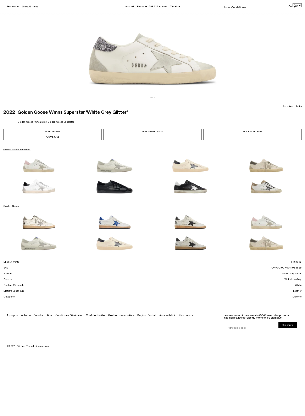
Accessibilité (167, 315)
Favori (297, 5)
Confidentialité (95, 315)
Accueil (129, 6)
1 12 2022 (296, 262)
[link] (38, 165)
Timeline (175, 6)
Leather (297, 291)
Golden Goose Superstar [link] (16, 150)
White (298, 285)
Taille (299, 106)
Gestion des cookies (121, 315)
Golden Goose (25, 122)
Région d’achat (146, 315)
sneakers (40, 122)
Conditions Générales (69, 315)
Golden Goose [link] (11, 206)
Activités (288, 106)
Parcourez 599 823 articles (152, 6)
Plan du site (186, 315)
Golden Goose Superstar (61, 122)
